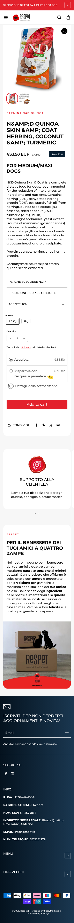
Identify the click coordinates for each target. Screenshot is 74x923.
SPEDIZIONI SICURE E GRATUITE (32, 293)
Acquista (21, 359)
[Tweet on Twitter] (50, 425)
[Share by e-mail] (58, 425)
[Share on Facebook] (36, 425)
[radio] (11, 359)
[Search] (59, 17)
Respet (24, 910)
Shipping (26, 347)
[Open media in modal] (64, 31)
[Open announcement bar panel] (67, 5)
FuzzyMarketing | (53, 910)
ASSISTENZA (18, 304)
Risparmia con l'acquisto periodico (33, 373)
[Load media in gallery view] (12, 98)
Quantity (11, 331)
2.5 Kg (12, 321)
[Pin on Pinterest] (43, 425)
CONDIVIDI (21, 425)
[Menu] (5, 17)
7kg (26, 321)
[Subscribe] (67, 732)
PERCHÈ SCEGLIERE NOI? (27, 281)
